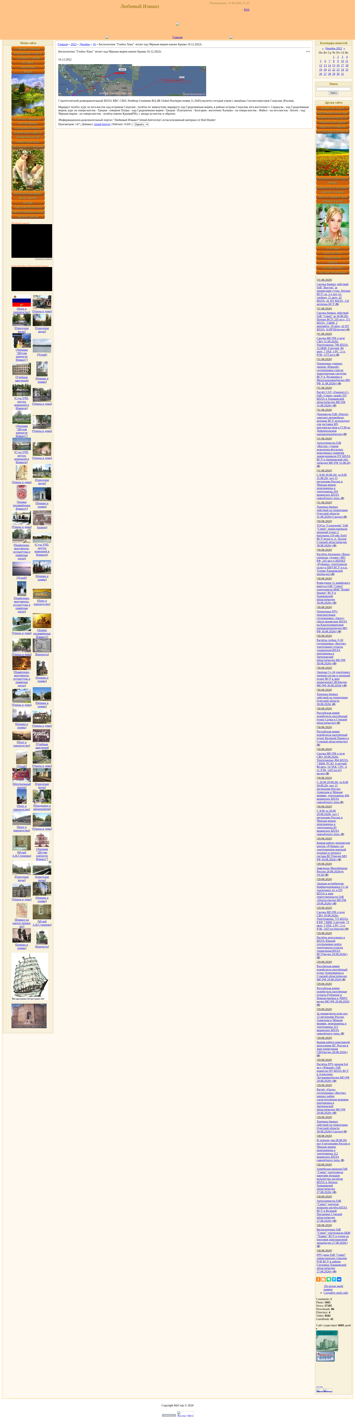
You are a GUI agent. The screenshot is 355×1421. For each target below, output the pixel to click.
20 (325, 69)
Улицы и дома (42, 311)
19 (320, 69)
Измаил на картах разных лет (22, 923)
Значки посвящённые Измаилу (21, 505)
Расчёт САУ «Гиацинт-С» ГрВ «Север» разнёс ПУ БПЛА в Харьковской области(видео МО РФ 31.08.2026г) (333, 399)
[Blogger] (323, 1279)
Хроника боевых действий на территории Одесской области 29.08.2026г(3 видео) (332, 1126)
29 (333, 73)
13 (325, 65)
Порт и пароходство (21, 310)
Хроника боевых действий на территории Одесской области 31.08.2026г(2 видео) (332, 511)
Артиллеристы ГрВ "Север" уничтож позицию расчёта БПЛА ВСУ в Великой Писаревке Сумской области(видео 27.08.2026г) (332, 1210)
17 (342, 65)
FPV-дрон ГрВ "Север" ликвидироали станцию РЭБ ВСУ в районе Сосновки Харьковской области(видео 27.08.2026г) (332, 1263)
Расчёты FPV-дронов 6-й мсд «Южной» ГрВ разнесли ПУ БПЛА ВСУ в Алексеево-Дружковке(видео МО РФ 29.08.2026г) (333, 1072)
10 (342, 61)
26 (320, 73)
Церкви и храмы (42, 380)
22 (333, 69)
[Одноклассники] (318, 1279)
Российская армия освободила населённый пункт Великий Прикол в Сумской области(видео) (333, 736)
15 (333, 65)
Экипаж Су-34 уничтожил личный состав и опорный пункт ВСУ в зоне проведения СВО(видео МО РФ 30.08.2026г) (333, 679)
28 (329, 73)
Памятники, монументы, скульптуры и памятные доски (21, 552)
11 (346, 61)
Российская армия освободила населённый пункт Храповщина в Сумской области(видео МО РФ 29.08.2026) (332, 973)
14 (329, 65)
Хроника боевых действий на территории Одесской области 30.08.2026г (332, 699)
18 (346, 65)
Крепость (42, 654)
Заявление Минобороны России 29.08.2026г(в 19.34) (332, 871)
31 (342, 73)
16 (94, 44)
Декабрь (85, 44)
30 (338, 73)
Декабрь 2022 (333, 48)
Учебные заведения (21, 379)
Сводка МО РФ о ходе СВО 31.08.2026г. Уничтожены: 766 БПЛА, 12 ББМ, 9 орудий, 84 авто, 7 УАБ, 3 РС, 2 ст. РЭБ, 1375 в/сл (333, 346)
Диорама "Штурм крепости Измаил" (22, 354)
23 (338, 69)
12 (320, 65)
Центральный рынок (22, 785)
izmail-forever (102, 124)
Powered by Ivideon (43, 259)
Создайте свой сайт (336, 1292)
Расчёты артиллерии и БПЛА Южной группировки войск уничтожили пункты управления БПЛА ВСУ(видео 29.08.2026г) (332, 946)
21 (329, 69)
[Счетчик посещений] (325, 1360)
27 (325, 73)
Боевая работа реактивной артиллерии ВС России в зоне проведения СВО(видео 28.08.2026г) (333, 1047)
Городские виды (22, 330)
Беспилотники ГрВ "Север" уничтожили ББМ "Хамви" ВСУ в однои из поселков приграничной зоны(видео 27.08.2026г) (333, 1236)
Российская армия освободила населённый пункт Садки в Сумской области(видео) (332, 717)
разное (42, 527)
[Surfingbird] (334, 1279)
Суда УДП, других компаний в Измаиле (21, 403)
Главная (177, 37)
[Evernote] (329, 1279)
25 (346, 69)
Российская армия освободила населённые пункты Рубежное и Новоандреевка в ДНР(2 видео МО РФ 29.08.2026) (333, 995)
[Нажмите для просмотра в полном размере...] (95, 95)
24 (342, 69)
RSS (246, 9)
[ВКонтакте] (339, 1279)
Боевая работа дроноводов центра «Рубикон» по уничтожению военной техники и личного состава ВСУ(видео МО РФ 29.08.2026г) (333, 851)
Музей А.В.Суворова (21, 854)
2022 (74, 44)
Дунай (42, 354)
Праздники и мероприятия (42, 807)
